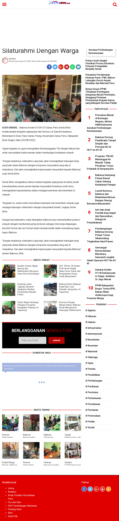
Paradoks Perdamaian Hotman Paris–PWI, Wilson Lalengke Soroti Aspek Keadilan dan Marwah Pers (100, 79)
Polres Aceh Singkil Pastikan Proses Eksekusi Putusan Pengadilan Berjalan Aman (99, 64)
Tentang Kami (15, 509)
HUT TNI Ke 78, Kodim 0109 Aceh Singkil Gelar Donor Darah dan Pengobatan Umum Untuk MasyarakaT (70, 271)
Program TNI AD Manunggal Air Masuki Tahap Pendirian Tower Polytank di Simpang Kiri (100, 162)
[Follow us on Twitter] (90, 489)
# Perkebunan (93, 398)
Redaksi (12, 491)
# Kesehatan (92, 339)
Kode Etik (13, 516)
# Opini (89, 363)
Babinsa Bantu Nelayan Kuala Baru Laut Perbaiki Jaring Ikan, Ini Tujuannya (70, 288)
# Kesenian (91, 345)
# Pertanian (91, 409)
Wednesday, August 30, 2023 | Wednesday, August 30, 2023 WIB (33, 61)
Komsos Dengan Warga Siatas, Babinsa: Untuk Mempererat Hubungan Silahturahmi (70, 306)
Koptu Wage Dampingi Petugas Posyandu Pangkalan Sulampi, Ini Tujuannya (27, 306)
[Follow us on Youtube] (102, 489)
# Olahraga (91, 357)
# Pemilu (90, 368)
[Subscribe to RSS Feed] (108, 489)
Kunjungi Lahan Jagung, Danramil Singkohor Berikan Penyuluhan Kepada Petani (26, 289)
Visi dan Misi (14, 502)
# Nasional (91, 351)
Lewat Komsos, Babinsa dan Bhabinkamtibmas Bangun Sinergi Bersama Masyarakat (101, 197)
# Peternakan (92, 415)
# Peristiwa (91, 392)
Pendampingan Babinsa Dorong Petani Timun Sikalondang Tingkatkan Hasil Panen (100, 235)
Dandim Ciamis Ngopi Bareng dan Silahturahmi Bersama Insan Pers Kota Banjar (28, 270)
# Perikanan (92, 386)
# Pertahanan (92, 404)
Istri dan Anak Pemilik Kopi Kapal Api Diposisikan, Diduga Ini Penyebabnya (101, 216)
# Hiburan (90, 316)
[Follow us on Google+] (96, 489)
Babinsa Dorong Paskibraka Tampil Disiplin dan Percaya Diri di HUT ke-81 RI (101, 143)
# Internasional (93, 333)
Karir (10, 512)
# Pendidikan (92, 374)
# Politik (90, 421)
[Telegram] (78, 66)
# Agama (90, 310)
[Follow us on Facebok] (84, 489)
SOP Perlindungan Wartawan (22, 505)
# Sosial (89, 427)
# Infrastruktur (93, 327)
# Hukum (90, 322)
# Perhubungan (93, 380)
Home (11, 488)
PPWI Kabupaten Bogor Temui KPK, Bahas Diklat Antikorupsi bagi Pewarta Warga (101, 292)
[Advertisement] (59, 26)
